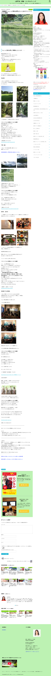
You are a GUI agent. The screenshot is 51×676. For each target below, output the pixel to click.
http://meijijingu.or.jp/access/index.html (8, 142)
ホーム (11, 3)
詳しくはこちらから (23, 511)
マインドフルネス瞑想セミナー (20, 3)
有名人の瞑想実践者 (37, 95)
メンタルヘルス (36, 144)
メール (2, 538)
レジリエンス (36, 149)
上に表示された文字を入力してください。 (7, 549)
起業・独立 (36, 133)
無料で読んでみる (24, 484)
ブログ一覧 (36, 157)
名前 (2, 534)
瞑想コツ (35, 131)
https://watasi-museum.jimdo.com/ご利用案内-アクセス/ (11, 374)
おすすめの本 (36, 120)
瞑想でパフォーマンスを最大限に (39, 141)
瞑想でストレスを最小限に (38, 136)
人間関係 (35, 98)
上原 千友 (8, 597)
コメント (3, 524)
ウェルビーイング (37, 103)
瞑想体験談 (3, 469)
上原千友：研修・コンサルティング (25, 1)
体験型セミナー (36, 123)
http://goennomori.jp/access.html (7, 288)
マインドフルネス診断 (31, 3)
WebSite (17, 605)
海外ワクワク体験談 (37, 125)
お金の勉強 (35, 115)
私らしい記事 (36, 128)
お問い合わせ (26, 3)
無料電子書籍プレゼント (38, 3)
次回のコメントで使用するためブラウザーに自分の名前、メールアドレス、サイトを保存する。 (17, 546)
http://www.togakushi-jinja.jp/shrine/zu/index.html (9, 208)
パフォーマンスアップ (37, 154)
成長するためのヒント (37, 112)
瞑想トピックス (36, 152)
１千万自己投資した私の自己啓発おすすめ (40, 109)
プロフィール (14, 3)
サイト (2, 542)
